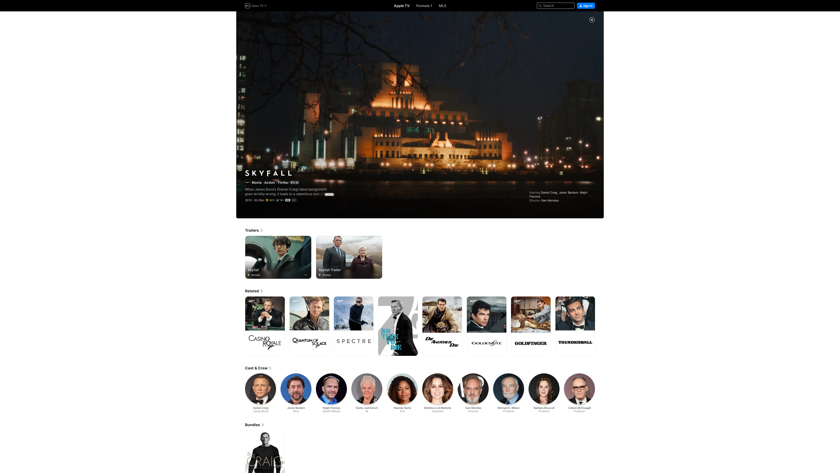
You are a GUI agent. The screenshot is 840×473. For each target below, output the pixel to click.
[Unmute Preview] (592, 20)
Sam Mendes (550, 200)
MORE (329, 194)
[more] (306, 275)
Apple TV (402, 6)
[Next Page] (599, 326)
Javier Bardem (568, 192)
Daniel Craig (549, 192)
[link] (254, 230)
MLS (442, 6)
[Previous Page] (241, 326)
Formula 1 (424, 6)
